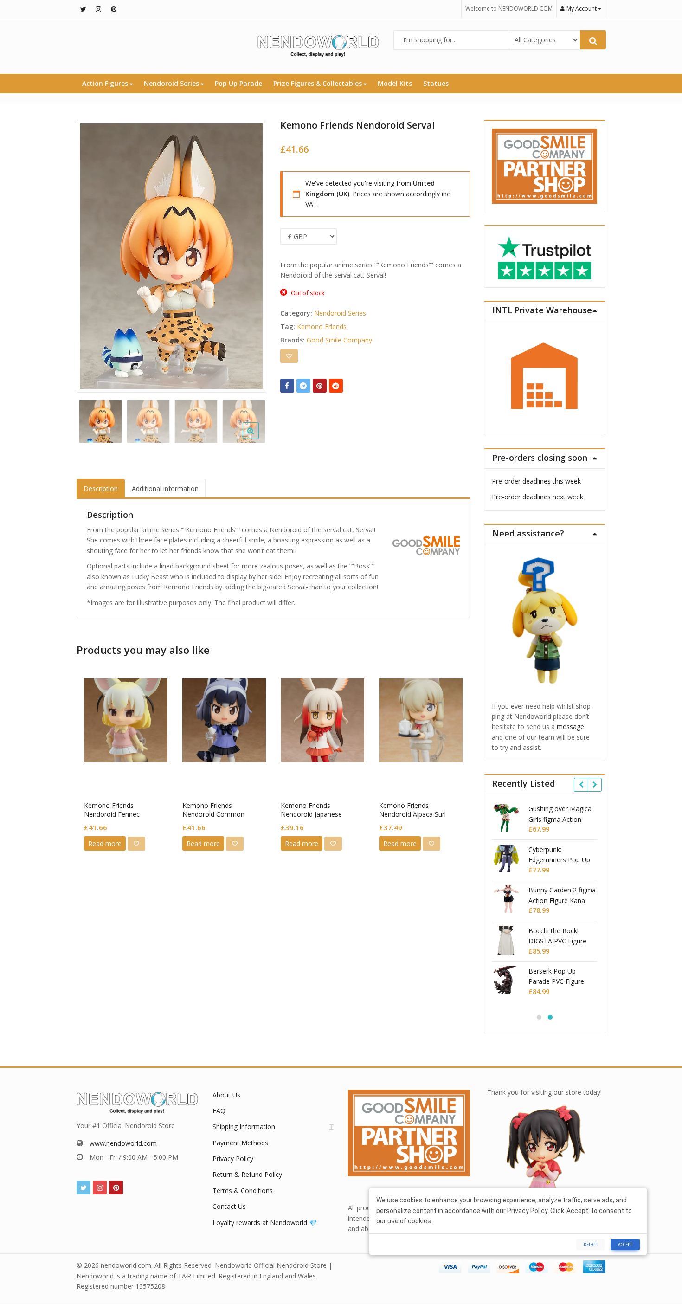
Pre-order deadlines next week (537, 496)
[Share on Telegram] (303, 386)
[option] (171, 256)
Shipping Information (243, 1126)
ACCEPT (625, 1244)
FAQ (218, 1110)
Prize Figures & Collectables (318, 83)
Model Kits (395, 83)
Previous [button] (93, 253)
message (570, 726)
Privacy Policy (232, 1158)
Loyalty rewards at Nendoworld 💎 (264, 1222)
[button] (258, 438)
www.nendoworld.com (123, 1143)
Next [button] (250, 253)
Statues (436, 83)
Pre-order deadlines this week (536, 481)
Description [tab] (101, 488)
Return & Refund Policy (247, 1174)
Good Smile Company (339, 340)
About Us (226, 1095)
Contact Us (229, 1206)
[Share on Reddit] (336, 386)
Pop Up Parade (238, 83)
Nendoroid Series (172, 83)
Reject (590, 1244)
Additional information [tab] (165, 488)
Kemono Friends (322, 326)
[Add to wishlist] (289, 356)
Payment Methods (240, 1142)
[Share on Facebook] (287, 386)
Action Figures (106, 83)
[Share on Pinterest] (320, 386)
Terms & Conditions (242, 1190)
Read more (105, 843)
